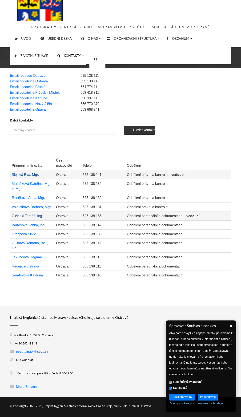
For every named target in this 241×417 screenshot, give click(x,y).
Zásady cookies (179, 403)
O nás (93, 38)
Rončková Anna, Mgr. (28, 198)
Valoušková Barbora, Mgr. (32, 207)
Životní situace (34, 56)
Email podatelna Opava (28, 109)
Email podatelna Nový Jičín (31, 104)
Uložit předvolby (182, 397)
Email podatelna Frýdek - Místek (35, 92)
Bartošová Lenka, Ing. (28, 225)
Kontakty (72, 56)
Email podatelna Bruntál (28, 87)
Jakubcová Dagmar (27, 257)
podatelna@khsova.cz (32, 351)
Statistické (179, 387)
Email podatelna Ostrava (29, 81)
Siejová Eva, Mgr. (25, 175)
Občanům (180, 38)
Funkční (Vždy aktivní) (187, 382)
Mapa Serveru (26, 387)
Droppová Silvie (24, 234)
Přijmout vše (208, 397)
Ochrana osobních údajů (207, 403)
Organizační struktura (135, 38)
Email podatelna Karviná (28, 98)
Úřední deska (60, 38)
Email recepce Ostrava (27, 75)
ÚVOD (26, 38)
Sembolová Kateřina (27, 275)
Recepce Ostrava (25, 266)
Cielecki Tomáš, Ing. (27, 216)
